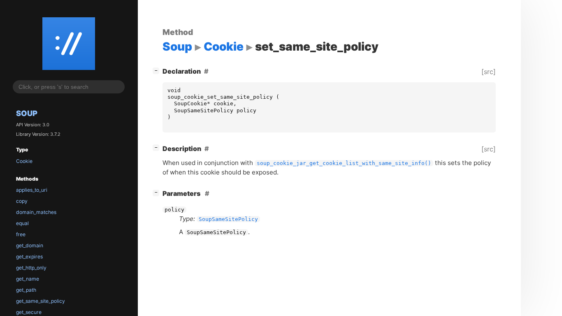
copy (22, 201)
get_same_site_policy (40, 301)
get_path (26, 290)
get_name (27, 279)
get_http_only (31, 268)
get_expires (29, 256)
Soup (26, 113)
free (21, 234)
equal (22, 223)
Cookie (24, 161)
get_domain (29, 245)
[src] (488, 71)
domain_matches (36, 212)
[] (158, 70)
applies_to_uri (31, 190)
